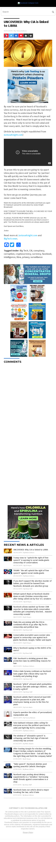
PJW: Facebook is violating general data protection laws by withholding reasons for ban (32, 661)
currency (36, 254)
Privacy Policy (28, 832)
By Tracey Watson (29, 718)
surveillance (36, 257)
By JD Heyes (28, 565)
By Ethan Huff (28, 589)
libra (19, 257)
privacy (25, 257)
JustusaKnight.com (13, 135)
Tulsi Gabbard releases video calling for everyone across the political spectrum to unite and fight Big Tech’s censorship (31, 725)
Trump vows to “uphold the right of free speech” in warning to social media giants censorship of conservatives (31, 560)
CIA (30, 250)
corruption (9, 254)
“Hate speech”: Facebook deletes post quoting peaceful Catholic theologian (30, 765)
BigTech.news (10, 238)
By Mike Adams (28, 744)
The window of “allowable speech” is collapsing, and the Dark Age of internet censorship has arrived (30, 738)
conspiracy (38, 250)
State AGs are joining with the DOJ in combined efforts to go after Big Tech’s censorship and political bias (30, 624)
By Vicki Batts (27, 707)
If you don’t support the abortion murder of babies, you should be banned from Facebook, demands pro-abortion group (32, 583)
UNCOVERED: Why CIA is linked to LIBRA (30, 550)
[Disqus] (28, 400)
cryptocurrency (23, 254)
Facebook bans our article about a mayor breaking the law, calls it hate (31, 791)
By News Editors (28, 552)
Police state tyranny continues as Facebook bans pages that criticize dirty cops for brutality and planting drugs (32, 673)
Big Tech (24, 250)
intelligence (9, 257)
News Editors (22, 31)
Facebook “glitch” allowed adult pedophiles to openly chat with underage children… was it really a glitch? (32, 686)
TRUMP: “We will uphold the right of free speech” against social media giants (31, 571)
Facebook (47, 254)
